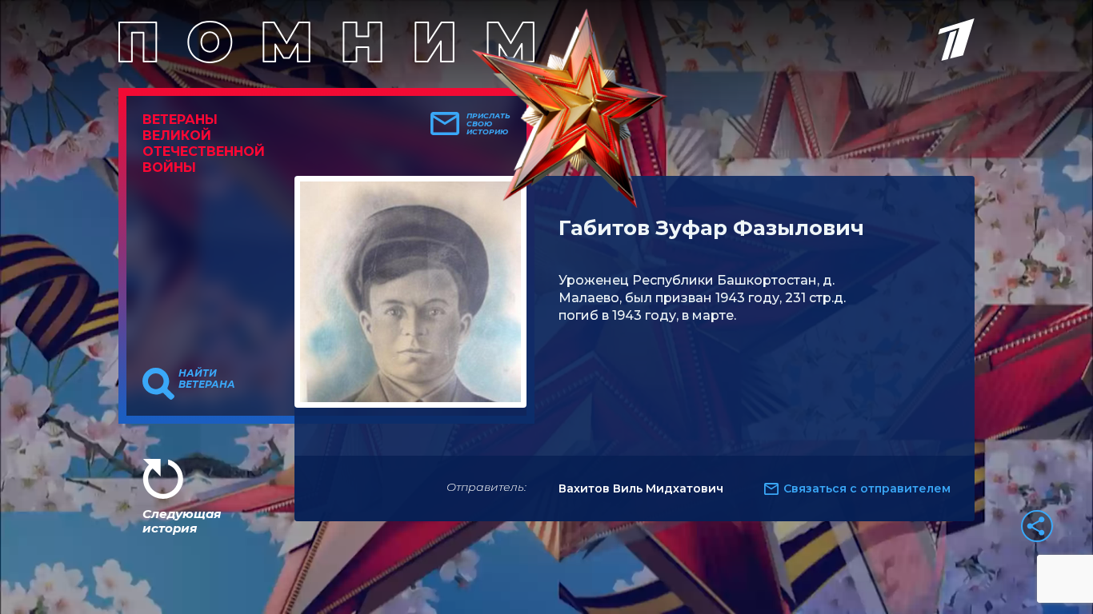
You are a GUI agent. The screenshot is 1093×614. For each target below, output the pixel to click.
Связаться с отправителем (867, 488)
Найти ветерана (206, 379)
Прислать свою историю (488, 124)
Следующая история (181, 521)
